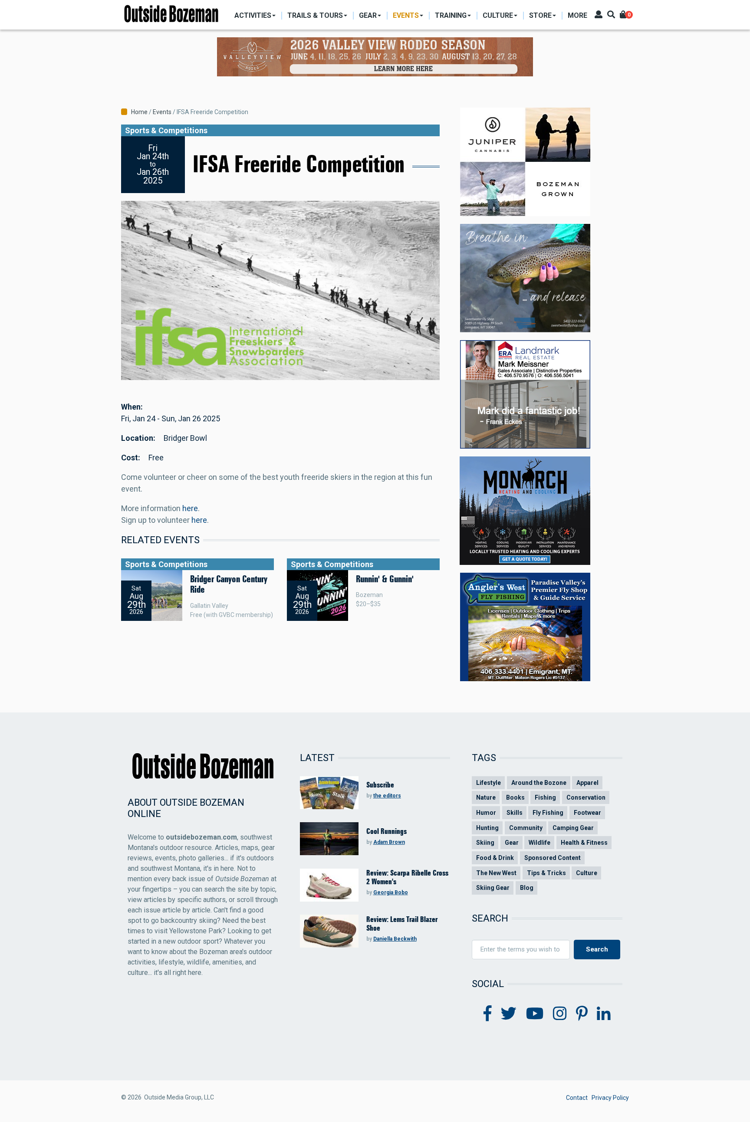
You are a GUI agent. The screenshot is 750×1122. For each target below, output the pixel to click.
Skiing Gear (493, 887)
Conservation (585, 797)
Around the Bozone (538, 782)
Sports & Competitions (166, 130)
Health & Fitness (584, 842)
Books (515, 797)
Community (526, 827)
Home (139, 111)
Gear (512, 842)
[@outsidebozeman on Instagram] (560, 1014)
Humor (486, 812)
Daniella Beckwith (395, 939)
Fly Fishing (548, 812)
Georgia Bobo (390, 892)
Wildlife (539, 842)
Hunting (487, 827)
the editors (387, 796)
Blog (526, 887)
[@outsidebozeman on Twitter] (508, 1014)
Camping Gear (573, 827)
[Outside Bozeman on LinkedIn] (604, 1014)
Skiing (485, 842)
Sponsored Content (552, 857)
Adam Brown (389, 842)
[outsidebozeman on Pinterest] (582, 1014)
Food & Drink (495, 857)
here (190, 508)
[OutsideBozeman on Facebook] (488, 1014)
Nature (486, 797)
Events (162, 111)
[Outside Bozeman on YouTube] (535, 1014)
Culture (586, 872)
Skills (515, 812)
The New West (496, 872)
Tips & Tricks (546, 872)
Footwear (587, 812)
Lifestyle (488, 782)
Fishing (545, 797)
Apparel (587, 782)
